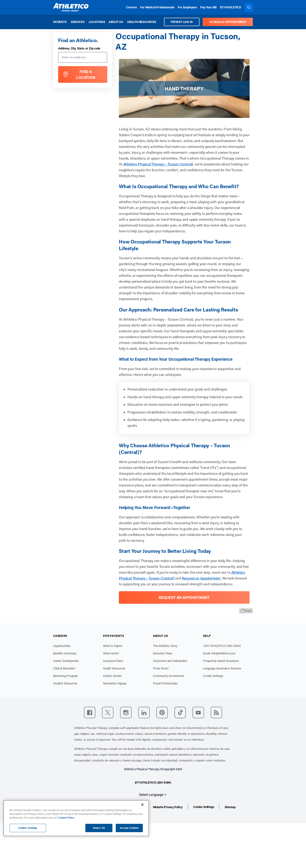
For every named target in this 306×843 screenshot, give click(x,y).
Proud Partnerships (165, 683)
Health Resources (141, 22)
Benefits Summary (64, 653)
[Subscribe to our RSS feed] (216, 712)
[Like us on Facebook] (89, 712)
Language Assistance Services (222, 668)
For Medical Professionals (157, 7)
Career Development (66, 661)
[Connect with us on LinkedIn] (144, 712)
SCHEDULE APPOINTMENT (227, 22)
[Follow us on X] (107, 712)
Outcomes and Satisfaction (170, 661)
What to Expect (112, 646)
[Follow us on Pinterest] (162, 712)
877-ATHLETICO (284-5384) (153, 782)
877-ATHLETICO (230, 7)
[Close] (142, 804)
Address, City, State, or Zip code (79, 48)
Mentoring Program (65, 676)
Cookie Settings (213, 676)
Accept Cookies (129, 828)
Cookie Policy (66, 817)
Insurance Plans (113, 661)
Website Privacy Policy (168, 807)
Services (78, 22)
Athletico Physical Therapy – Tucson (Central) (158, 164)
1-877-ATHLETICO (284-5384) (222, 646)
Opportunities (62, 646)
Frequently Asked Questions (221, 661)
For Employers (187, 7)
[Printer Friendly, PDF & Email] (246, 610)
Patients (60, 22)
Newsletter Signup (114, 683)
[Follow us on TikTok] (180, 712)
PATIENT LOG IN (182, 22)
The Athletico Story (165, 646)
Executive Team (162, 653)
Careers (131, 7)
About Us (116, 22)
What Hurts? (111, 653)
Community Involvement (168, 676)
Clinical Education (64, 668)
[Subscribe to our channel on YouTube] (198, 712)
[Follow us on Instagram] (126, 712)
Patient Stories (112, 676)
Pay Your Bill (208, 7)
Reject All (99, 828)
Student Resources (65, 683)
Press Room (160, 668)
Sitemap (230, 807)
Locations (97, 22)
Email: (219, 653)
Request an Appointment (201, 578)
